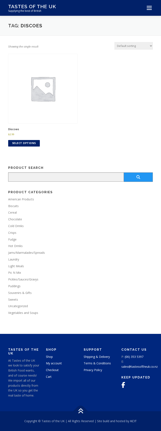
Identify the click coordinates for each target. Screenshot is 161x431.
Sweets (13, 299)
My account (54, 363)
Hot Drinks (15, 246)
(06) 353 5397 (134, 357)
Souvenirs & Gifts (20, 293)
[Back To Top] (80, 411)
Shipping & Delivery (97, 357)
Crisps (12, 233)
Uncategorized (18, 306)
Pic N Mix (14, 273)
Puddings (14, 286)
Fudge (12, 239)
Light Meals (16, 266)
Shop (49, 357)
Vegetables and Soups (23, 313)
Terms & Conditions (97, 363)
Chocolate (15, 219)
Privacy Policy (93, 370)
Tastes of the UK (32, 6)
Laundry (13, 259)
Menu (149, 8)
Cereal (12, 212)
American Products (21, 199)
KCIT (133, 421)
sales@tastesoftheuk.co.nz (139, 367)
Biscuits (13, 206)
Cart (49, 377)
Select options (24, 143)
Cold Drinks (16, 226)
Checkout (52, 370)
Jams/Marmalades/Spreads (26, 253)
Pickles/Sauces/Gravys (23, 279)
